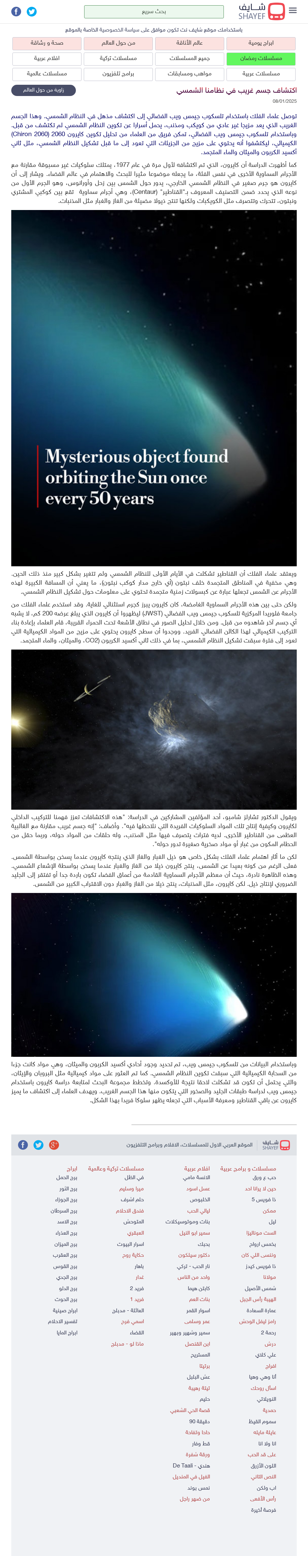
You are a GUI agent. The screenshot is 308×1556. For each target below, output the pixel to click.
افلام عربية (47, 58)
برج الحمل (66, 1178)
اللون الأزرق (263, 1466)
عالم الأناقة (190, 43)
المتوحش (134, 1222)
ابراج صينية (65, 1311)
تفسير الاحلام (62, 1322)
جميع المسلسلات (190, 58)
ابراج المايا (67, 1333)
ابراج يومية (261, 43)
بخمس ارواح (262, 1244)
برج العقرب (65, 1255)
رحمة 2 (268, 1333)
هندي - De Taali (191, 1466)
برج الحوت (66, 1299)
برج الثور (68, 1189)
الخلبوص (200, 1200)
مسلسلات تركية (118, 58)
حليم (205, 1399)
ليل (272, 1222)
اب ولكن (266, 1488)
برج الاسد (67, 1222)
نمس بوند (198, 1488)
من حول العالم (118, 43)
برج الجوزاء (66, 1200)
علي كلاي (265, 1355)
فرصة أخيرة (263, 1510)
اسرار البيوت (130, 1244)
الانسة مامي (196, 1178)
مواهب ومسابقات (189, 74)
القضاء (137, 1333)
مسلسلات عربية (261, 74)
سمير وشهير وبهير (190, 1333)
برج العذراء (66, 1233)
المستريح (200, 1355)
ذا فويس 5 (264, 1200)
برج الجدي (66, 1277)
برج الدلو (68, 1289)
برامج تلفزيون (118, 74)
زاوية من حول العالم (43, 90)
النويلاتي (266, 1399)
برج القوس (65, 1266)
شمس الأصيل (260, 1289)
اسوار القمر (198, 1311)
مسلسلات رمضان (261, 58)
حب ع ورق (264, 1178)
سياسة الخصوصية (119, 30)
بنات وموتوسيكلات (188, 1222)
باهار (139, 1266)
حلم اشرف (132, 1200)
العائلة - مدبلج (128, 1311)
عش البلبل (198, 1377)
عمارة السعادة (261, 1311)
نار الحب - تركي (193, 1266)
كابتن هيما (199, 1289)
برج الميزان (65, 1244)
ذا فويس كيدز (261, 1266)
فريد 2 (137, 1289)
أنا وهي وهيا (262, 1377)
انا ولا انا (267, 1444)
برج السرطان (64, 1211)
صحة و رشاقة (47, 43)
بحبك (204, 1244)
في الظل (134, 1178)
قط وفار (201, 1444)
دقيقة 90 (199, 1422)
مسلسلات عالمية (47, 74)
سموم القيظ (262, 1422)
